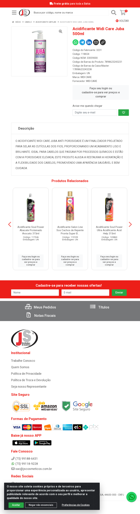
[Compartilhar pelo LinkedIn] (89, 42)
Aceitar (16, 505)
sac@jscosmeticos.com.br (33, 469)
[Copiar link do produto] (103, 42)
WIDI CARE (86, 77)
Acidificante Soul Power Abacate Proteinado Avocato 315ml (30, 230)
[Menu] (14, 13)
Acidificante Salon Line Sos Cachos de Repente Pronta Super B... (70, 230)
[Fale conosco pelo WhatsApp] (131, 497)
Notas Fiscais (44, 316)
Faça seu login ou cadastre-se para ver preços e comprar (101, 92)
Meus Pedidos (44, 307)
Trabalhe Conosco (23, 360)
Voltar (123, 20)
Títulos (103, 307)
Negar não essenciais (41, 505)
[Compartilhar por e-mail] (96, 42)
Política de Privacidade (26, 373)
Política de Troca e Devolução (31, 380)
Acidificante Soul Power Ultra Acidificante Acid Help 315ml (109, 230)
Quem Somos (20, 367)
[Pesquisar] (114, 13)
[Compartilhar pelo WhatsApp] (75, 42)
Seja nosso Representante (28, 386)
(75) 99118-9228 (26, 463)
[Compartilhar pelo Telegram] (82, 42)
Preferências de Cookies (76, 505)
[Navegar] (10, 224)
